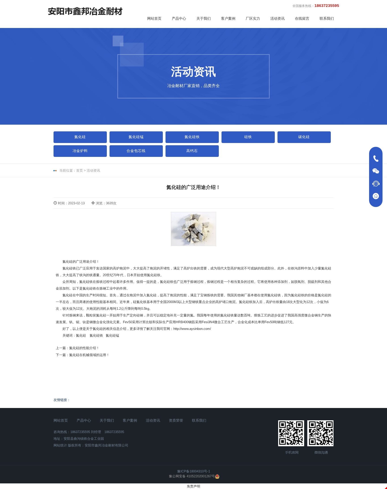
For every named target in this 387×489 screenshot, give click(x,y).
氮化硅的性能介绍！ (84, 348)
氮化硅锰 (136, 137)
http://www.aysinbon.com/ (192, 329)
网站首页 (154, 18)
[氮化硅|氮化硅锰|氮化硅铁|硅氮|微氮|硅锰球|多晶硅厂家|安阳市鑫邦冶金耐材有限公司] (85, 11)
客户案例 (228, 18)
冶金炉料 (80, 151)
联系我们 (327, 18)
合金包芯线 (136, 151)
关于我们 (203, 18)
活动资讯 (277, 18)
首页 (79, 170)
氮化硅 (80, 137)
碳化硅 (304, 137)
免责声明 (193, 486)
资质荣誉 (176, 420)
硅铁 (248, 137)
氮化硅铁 (192, 137)
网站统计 (60, 445)
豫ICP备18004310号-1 (193, 471)
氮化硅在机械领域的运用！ (89, 355)
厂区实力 (253, 18)
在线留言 (302, 18)
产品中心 (179, 18)
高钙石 (192, 151)
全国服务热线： (315, 5)
